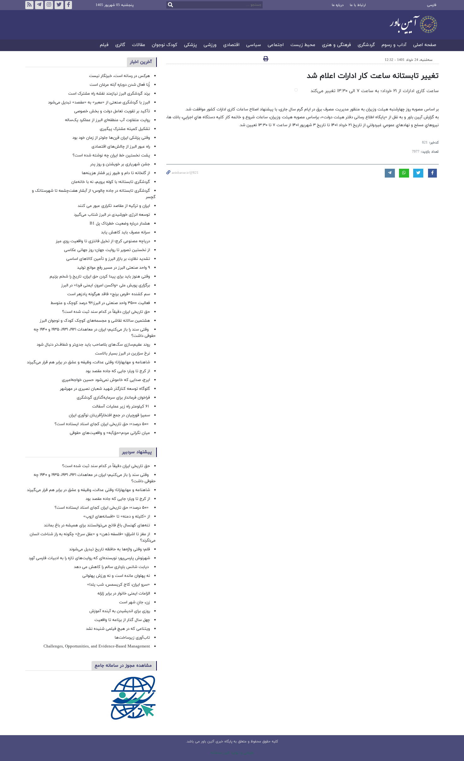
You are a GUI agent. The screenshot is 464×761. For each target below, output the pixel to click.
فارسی (431, 5)
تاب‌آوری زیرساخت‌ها (132, 638)
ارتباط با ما (358, 5)
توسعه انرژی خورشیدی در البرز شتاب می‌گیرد (112, 215)
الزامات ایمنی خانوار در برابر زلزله (124, 593)
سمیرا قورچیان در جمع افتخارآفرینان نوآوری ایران (109, 415)
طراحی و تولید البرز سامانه (232, 752)
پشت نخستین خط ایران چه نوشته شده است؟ (111, 155)
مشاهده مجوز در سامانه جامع (123, 665)
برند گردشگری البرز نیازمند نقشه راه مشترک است (109, 94)
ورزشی (210, 45)
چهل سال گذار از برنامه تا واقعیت (122, 620)
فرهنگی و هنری (336, 45)
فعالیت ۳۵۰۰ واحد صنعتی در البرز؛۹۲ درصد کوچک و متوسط (100, 303)
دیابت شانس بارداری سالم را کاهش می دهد (112, 567)
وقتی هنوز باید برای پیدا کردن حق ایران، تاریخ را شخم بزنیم (100, 276)
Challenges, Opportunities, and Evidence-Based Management (97, 646)
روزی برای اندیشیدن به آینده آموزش (119, 611)
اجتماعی (276, 45)
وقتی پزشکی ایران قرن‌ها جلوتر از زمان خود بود (111, 138)
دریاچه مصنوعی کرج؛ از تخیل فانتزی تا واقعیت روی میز (103, 241)
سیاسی (253, 45)
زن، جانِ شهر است (134, 602)
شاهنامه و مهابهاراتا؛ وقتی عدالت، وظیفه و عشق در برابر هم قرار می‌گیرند (88, 362)
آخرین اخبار (141, 62)
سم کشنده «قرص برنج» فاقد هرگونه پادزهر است (108, 294)
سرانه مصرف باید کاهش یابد (125, 232)
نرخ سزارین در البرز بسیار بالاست (122, 353)
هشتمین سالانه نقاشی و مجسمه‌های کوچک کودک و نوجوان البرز (95, 321)
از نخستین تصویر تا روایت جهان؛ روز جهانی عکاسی (107, 250)
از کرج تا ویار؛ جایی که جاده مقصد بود (118, 371)
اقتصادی (231, 45)
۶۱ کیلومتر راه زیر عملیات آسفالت (121, 406)
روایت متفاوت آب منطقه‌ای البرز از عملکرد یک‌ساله (107, 120)
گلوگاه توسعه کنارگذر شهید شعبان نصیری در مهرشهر (105, 389)
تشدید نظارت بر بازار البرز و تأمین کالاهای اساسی (108, 259)
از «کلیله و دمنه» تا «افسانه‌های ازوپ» (116, 516)
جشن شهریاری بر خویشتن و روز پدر (120, 164)
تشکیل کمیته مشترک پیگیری (124, 129)
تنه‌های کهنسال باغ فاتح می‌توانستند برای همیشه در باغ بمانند (97, 525)
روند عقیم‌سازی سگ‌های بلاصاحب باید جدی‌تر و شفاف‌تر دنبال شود (93, 345)
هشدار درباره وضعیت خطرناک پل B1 (120, 223)
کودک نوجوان (164, 45)
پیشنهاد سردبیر (137, 452)
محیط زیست (302, 45)
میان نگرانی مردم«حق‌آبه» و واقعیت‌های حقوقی (110, 433)
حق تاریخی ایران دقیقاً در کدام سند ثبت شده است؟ (106, 312)
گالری (120, 45)
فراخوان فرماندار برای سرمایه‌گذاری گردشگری (113, 398)
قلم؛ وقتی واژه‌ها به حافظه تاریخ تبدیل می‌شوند (109, 549)
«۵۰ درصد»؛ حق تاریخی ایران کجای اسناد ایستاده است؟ (102, 424)
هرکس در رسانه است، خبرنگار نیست (119, 76)
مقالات (138, 45)
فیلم (104, 45)
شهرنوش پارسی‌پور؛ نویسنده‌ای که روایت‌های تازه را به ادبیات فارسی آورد (89, 558)
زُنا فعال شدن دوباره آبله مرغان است (120, 85)
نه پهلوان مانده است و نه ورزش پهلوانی (115, 576)
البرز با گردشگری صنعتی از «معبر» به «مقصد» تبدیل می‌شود (99, 102)
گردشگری (366, 45)
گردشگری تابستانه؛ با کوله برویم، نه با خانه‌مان (110, 182)
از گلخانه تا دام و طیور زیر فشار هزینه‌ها (116, 173)
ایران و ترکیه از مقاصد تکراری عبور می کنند (114, 206)
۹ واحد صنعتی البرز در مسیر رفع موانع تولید (113, 268)
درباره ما (337, 5)
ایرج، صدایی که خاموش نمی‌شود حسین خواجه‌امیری (106, 380)
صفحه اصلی (424, 45)
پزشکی (190, 45)
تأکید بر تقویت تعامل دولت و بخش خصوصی (112, 111)
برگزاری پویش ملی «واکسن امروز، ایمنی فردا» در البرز (105, 285)
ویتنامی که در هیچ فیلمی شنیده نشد (118, 629)
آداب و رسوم (394, 45)
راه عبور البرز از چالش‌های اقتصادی (120, 146)
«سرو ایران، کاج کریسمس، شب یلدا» (118, 585)
